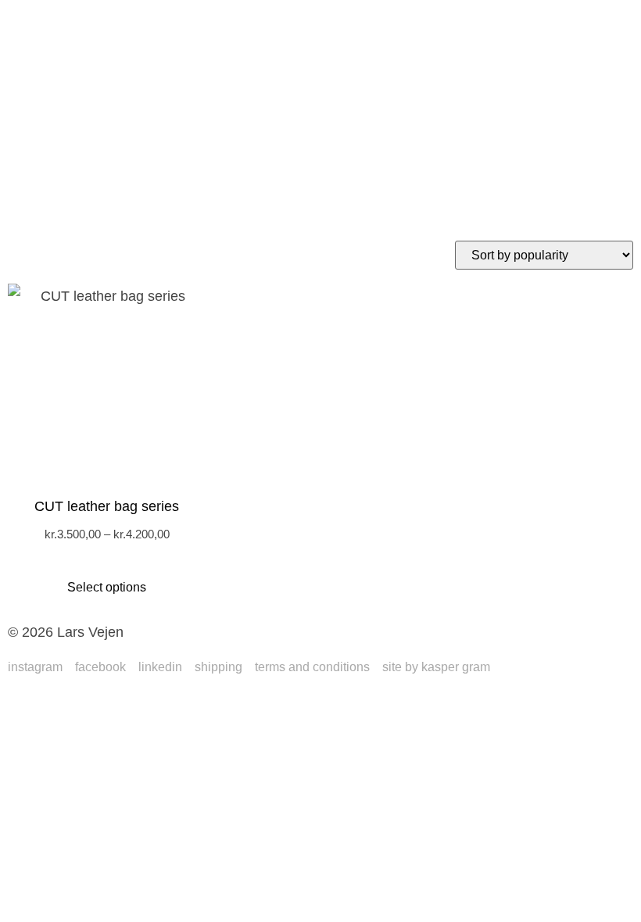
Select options (106, 587)
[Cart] (39, 172)
